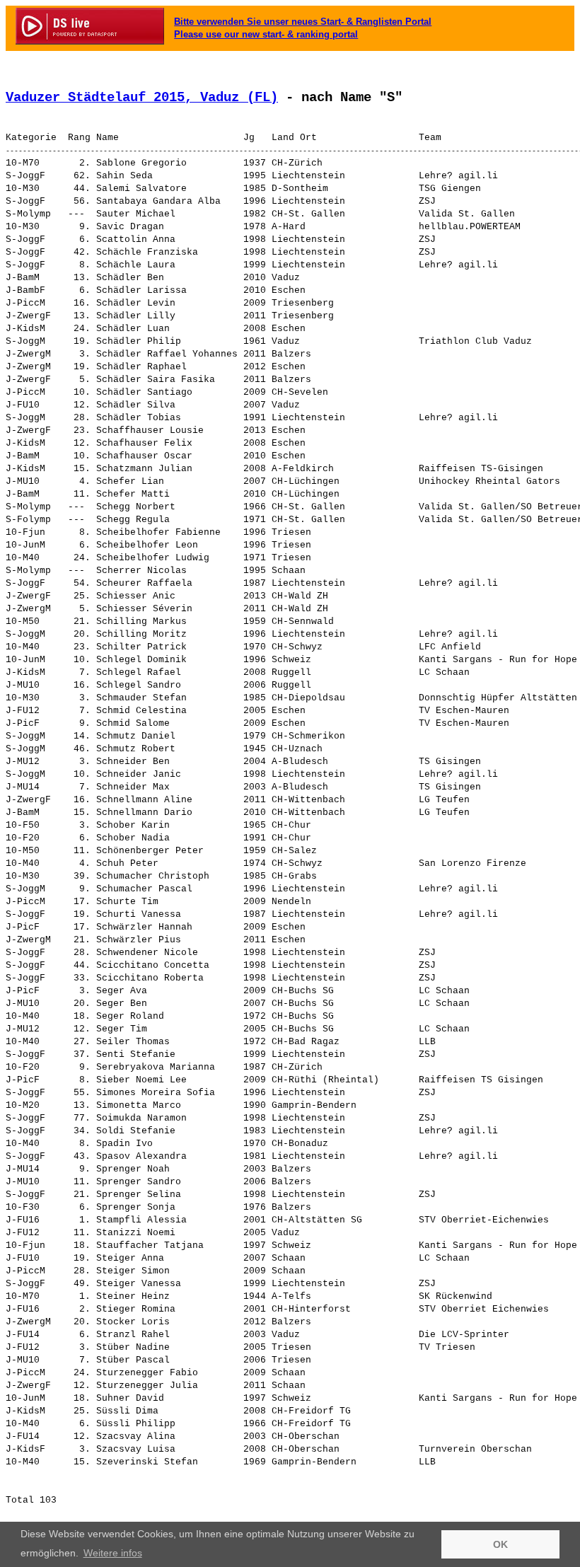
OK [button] (500, 1544)
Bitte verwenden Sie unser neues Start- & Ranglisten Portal (302, 21)
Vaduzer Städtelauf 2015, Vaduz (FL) (142, 97)
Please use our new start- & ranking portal (266, 34)
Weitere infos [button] (112, 1553)
